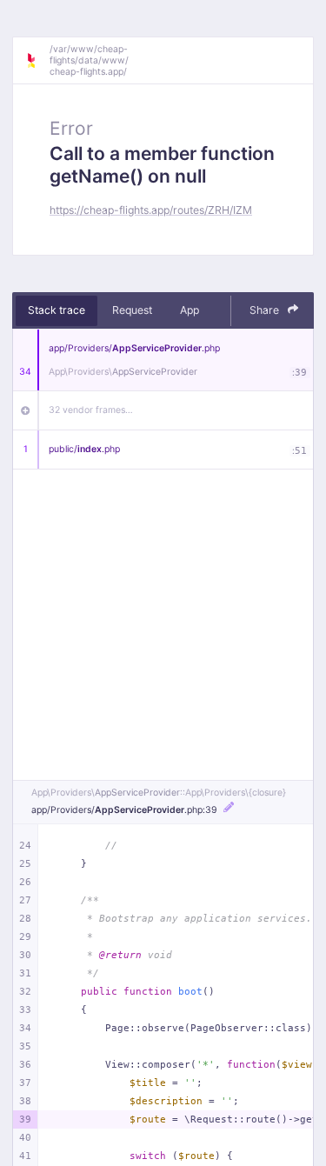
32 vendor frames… (91, 410)
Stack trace (56, 309)
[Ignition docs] (37, 61)
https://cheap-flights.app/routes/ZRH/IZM (151, 210)
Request (132, 309)
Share (265, 309)
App (189, 309)
